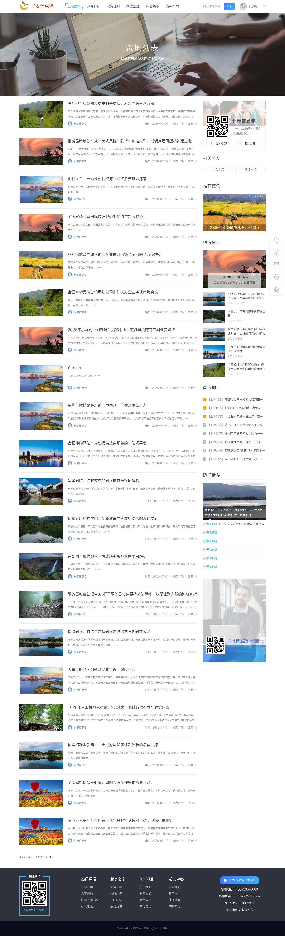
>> (46, 857)
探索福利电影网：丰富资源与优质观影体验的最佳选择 (113, 745)
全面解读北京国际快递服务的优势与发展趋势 (105, 217)
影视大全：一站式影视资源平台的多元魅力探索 (107, 179)
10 (39, 857)
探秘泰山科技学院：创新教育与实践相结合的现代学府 (113, 518)
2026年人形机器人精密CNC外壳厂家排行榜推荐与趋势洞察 (118, 707)
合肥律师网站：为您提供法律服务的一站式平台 (107, 443)
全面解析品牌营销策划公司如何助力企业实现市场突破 (113, 292)
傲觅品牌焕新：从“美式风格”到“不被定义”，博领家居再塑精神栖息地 (130, 141)
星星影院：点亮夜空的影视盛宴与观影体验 (103, 481)
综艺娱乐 (152, 6)
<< (21, 857)
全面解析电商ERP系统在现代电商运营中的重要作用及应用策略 (247, 369)
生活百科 (74, 6)
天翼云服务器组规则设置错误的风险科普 (101, 669)
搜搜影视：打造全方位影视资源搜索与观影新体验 (109, 632)
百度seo (75, 368)
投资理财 (113, 6)
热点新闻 (172, 6)
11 (42, 857)
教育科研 (93, 6)
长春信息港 (42, 6)
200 (51, 857)
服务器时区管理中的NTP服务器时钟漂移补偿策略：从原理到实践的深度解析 (132, 594)
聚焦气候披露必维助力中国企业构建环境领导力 (107, 405)
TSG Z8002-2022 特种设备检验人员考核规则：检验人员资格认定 (247, 298)
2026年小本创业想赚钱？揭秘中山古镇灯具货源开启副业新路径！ (123, 330)
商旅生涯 (133, 6)
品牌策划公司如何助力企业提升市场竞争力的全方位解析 (115, 254)
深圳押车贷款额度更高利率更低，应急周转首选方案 (111, 103)
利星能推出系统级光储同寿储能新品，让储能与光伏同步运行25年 (247, 334)
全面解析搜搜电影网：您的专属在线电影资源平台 (109, 783)
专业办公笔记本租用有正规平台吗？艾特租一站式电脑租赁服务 (120, 820)
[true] (229, 6)
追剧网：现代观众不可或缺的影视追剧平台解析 (107, 556)
